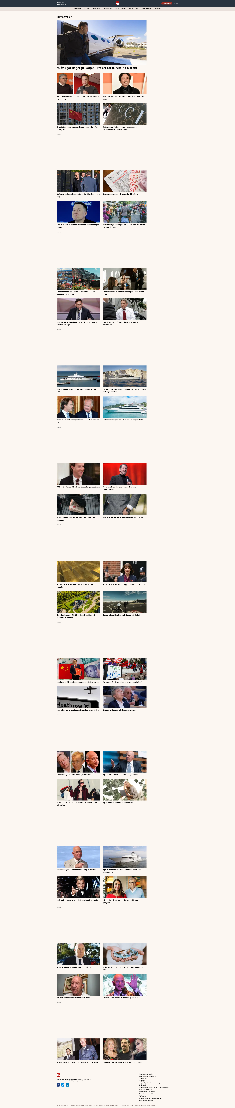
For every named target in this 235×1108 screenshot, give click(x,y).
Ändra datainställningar (146, 1100)
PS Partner (142, 1096)
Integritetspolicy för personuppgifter (150, 1083)
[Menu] (177, 3)
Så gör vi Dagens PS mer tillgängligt (150, 1098)
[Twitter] (62, 1085)
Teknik (117, 8)
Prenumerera (167, 3)
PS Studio (158, 8)
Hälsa (137, 8)
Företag (123, 8)
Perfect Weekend (147, 8)
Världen (86, 8)
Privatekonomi (107, 8)
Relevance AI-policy (145, 1089)
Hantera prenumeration (146, 1074)
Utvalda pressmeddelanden (147, 1076)
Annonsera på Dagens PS (147, 1092)
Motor (131, 8)
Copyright (142, 1081)
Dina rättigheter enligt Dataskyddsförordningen (154, 1087)
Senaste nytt (77, 8)
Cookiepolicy (143, 1085)
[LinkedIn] (67, 1085)
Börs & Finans (96, 8)
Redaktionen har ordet (146, 1094)
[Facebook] (58, 1085)
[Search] (174, 3)
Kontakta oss (143, 1078)
